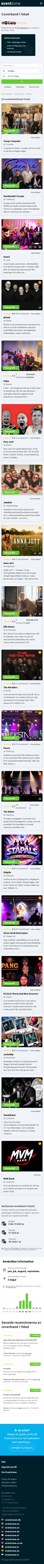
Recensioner (34, 87)
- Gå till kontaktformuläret (13, 1508)
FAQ (3, 1462)
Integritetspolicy (9, 1485)
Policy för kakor (9, 1479)
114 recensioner (22, 28)
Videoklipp (20, 87)
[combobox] (24, 76)
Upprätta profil (22, 1447)
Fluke (20, 1408)
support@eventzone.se (12, 1514)
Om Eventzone (9, 1472)
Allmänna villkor (9, 1482)
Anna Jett (28, 1353)
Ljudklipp (7, 87)
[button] (22, 65)
